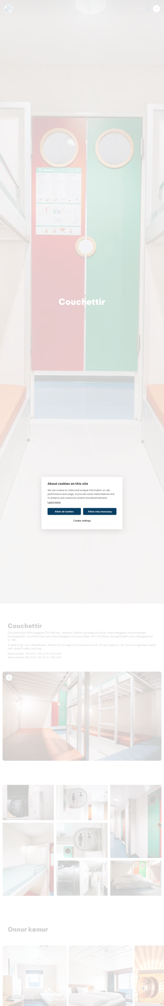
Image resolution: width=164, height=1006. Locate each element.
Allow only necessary (100, 511)
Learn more (54, 502)
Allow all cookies (64, 511)
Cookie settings (82, 520)
